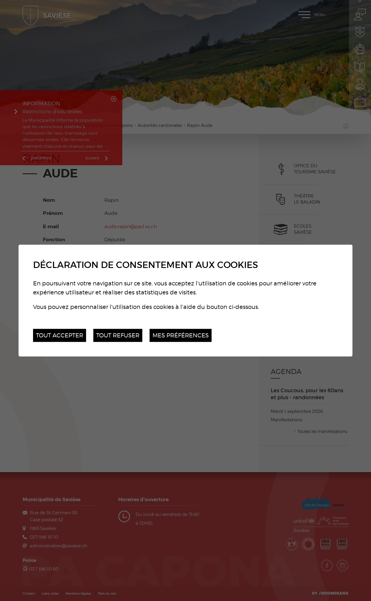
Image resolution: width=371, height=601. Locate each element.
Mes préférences (180, 335)
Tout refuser (117, 335)
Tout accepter (59, 335)
